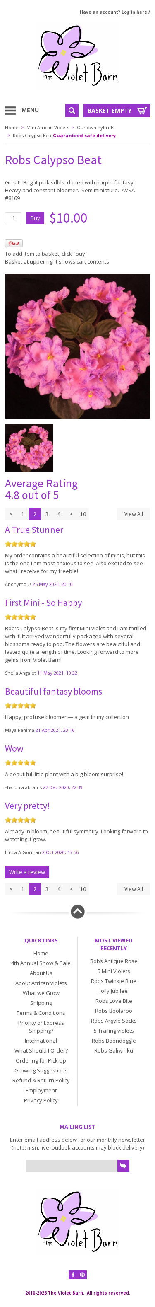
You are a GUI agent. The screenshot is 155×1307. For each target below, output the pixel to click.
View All (133, 514)
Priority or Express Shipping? (41, 1026)
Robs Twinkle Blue (113, 981)
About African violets (41, 983)
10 (83, 514)
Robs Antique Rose (114, 961)
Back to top (78, 912)
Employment (41, 1090)
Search (72, 110)
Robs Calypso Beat (33, 135)
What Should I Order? (41, 1050)
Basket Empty (109, 110)
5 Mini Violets (114, 971)
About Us (41, 973)
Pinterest (82, 1274)
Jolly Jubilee (114, 991)
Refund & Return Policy (41, 1080)
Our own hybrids (95, 127)
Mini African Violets (47, 127)
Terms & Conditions (41, 1013)
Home (12, 127)
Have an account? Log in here (113, 12)
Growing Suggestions (41, 1070)
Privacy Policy (41, 1100)
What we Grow (41, 993)
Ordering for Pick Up (41, 1060)
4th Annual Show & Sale (41, 963)
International (41, 1040)
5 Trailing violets (114, 1030)
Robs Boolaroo (113, 1010)
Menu (30, 110)
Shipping (41, 1003)
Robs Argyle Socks (114, 1020)
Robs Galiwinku (113, 1050)
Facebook (73, 1274)
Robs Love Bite (113, 1000)
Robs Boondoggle (114, 1040)
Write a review (27, 872)
